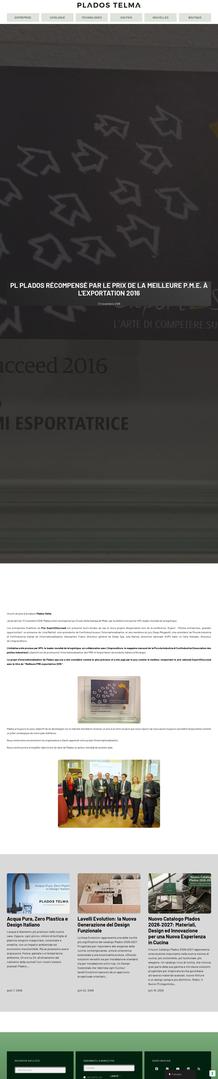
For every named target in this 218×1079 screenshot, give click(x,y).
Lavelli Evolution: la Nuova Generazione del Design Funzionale (107, 924)
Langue (114, 1076)
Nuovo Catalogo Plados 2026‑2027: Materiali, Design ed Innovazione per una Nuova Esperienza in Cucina (177, 930)
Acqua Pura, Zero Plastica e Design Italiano (37, 921)
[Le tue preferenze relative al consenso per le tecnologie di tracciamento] (212, 1073)
